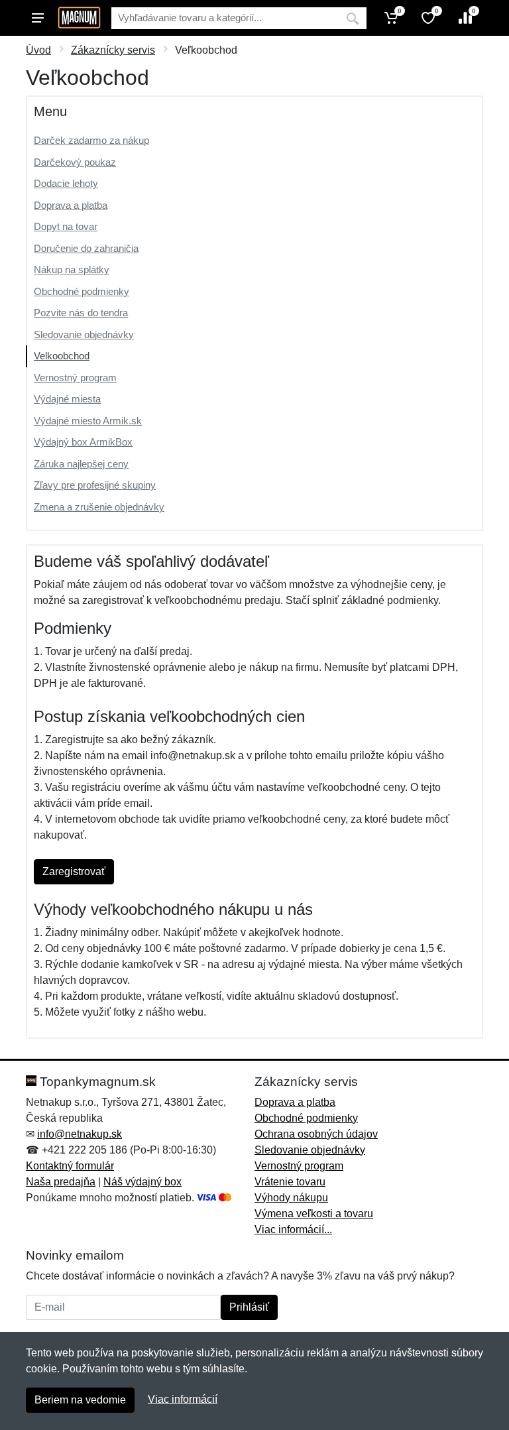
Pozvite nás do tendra (81, 312)
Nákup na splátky (71, 269)
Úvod (38, 50)
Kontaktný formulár (70, 1165)
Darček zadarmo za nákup (91, 140)
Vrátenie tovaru (289, 1181)
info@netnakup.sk (79, 1134)
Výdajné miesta (67, 398)
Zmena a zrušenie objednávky (99, 506)
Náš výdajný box (142, 1181)
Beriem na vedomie (80, 1399)
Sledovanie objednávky (84, 334)
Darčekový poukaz (75, 162)
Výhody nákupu (291, 1197)
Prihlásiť (249, 1307)
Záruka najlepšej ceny (81, 463)
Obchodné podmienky (81, 291)
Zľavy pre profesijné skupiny (95, 485)
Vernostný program (75, 377)
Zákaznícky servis (113, 50)
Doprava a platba (70, 205)
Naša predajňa (60, 1181)
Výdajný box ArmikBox (83, 441)
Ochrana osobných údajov (316, 1134)
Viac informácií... (293, 1229)
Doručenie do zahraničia (86, 248)
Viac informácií (182, 1399)
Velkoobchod (61, 355)
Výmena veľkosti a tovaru (313, 1213)
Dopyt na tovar (65, 226)
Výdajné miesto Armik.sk (88, 420)
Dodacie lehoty (66, 183)
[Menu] (38, 18)
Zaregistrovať (73, 871)
